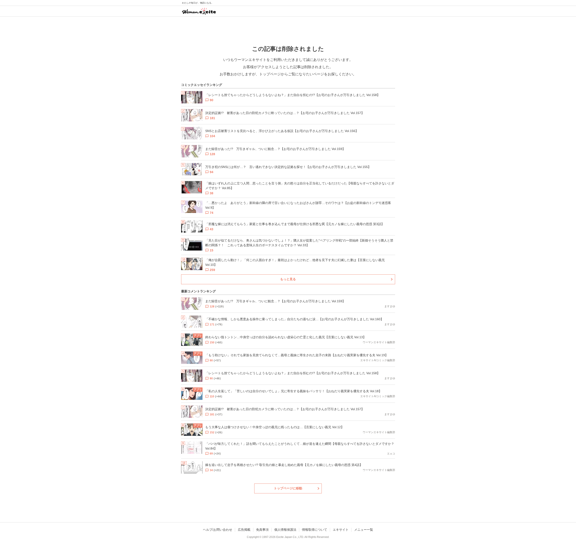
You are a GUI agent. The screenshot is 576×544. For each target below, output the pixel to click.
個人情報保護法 (285, 529)
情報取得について (314, 529)
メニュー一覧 (363, 529)
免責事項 (262, 529)
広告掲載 (244, 529)
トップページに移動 (288, 488)
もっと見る (288, 279)
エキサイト (341, 529)
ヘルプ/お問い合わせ (217, 529)
